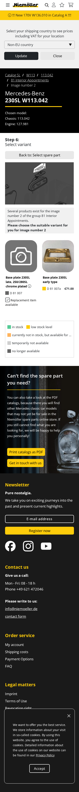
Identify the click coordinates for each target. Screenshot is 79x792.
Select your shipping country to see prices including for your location (39, 33)
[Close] (68, 716)
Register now (39, 530)
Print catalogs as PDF (26, 451)
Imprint (11, 693)
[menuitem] (12, 75)
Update (21, 55)
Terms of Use (16, 701)
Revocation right (18, 708)
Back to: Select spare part (39, 155)
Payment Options (19, 659)
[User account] (54, 5)
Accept (39, 768)
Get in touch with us (25, 462)
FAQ (8, 666)
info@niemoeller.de (21, 608)
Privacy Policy (45, 755)
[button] (7, 5)
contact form (15, 616)
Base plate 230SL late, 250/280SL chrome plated (18, 281)
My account (14, 644)
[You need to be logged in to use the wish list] (62, 5)
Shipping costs (16, 651)
